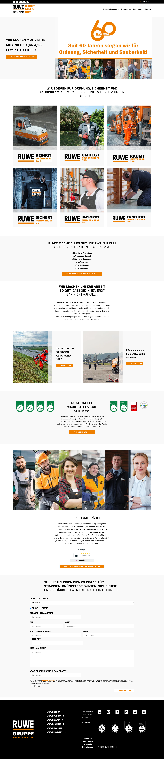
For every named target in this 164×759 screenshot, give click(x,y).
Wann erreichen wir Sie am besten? (48, 671)
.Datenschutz (87, 741)
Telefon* (36, 639)
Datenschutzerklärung (48, 680)
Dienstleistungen (39, 599)
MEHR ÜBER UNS (80, 432)
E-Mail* (87, 631)
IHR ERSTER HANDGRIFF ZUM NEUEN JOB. (80, 566)
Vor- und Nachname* (40, 631)
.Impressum (87, 738)
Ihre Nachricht (38, 648)
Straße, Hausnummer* (42, 613)
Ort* (67, 622)
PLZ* (32, 622)
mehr (63, 365)
